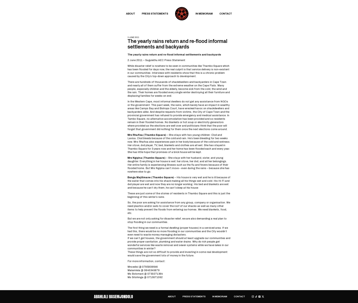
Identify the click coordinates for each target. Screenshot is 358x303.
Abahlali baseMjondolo (113, 297)
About (130, 14)
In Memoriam (204, 14)
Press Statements (155, 14)
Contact (225, 14)
